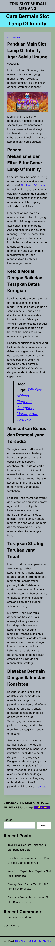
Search (8, 819)
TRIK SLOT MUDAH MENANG (33, 941)
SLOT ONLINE (13, 37)
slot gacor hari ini (14, 925)
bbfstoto (41, 786)
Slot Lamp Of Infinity (33, 185)
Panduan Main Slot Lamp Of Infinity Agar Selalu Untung (27, 50)
